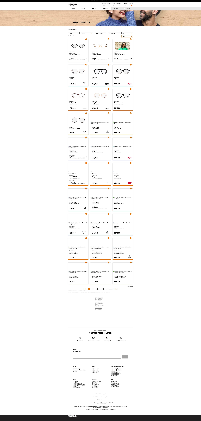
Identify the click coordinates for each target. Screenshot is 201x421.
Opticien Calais (76, 406)
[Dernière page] (116, 289)
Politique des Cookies (95, 386)
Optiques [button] (73, 8)
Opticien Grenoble (112, 406)
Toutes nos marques (114, 375)
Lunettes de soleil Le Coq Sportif (116, 373)
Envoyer (125, 356)
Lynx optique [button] (127, 8)
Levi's (118, 78)
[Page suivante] (114, 289)
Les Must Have (75, 381)
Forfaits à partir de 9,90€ (115, 383)
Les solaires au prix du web (115, 384)
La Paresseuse (74, 276)
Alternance (74, 53)
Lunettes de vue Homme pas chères (79, 385)
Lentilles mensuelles (95, 370)
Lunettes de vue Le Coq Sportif (116, 368)
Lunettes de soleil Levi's (115, 374)
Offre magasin (94, 382)
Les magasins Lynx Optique (96, 381)
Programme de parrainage (115, 386)
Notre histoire (94, 383)
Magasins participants (76, 387)
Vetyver (74, 227)
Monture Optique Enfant (98, 299)
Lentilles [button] (94, 8)
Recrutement (94, 385)
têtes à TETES (74, 177)
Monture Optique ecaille (98, 309)
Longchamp (73, 252)
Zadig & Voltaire (73, 103)
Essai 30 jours (113, 382)
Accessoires (105, 8)
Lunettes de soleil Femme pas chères (79, 369)
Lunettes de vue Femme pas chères (79, 384)
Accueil (69, 29)
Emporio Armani (119, 103)
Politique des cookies (94, 409)
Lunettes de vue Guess (114, 371)
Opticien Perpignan (105, 406)
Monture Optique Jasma (98, 302)
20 (109, 289)
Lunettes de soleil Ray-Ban (115, 372)
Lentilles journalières (95, 369)
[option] (74, 33)
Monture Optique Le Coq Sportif (99, 305)
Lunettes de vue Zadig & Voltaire (116, 369)
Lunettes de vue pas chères (77, 383)
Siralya (73, 78)
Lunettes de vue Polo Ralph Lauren (116, 370)
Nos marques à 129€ (114, 385)
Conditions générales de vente (100, 403)
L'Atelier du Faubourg (120, 276)
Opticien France (118, 406)
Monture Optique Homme (98, 298)
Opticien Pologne (105, 407)
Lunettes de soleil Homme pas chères (79, 370)
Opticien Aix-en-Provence (97, 406)
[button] (131, 4)
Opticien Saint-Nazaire (89, 406)
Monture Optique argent (98, 308)
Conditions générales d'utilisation (109, 402)
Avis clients (101, 402)
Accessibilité (88, 409)
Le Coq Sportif (96, 127)
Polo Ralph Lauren (97, 252)
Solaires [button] (83, 8)
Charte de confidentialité (104, 409)
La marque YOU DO (114, 381)
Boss (97, 78)
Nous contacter (87, 402)
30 (111, 289)
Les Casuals (75, 382)
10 (106, 289)
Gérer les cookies (95, 387)
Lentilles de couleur (95, 371)
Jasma (117, 127)
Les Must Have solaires (77, 368)
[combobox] (73, 33)
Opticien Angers (82, 406)
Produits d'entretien (95, 372)
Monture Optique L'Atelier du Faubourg (99, 304)
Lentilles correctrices (95, 368)
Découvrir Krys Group (95, 384)
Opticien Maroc (98, 407)
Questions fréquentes (94, 402)
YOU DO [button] (116, 8)
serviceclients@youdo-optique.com (100, 399)
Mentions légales (112, 409)
